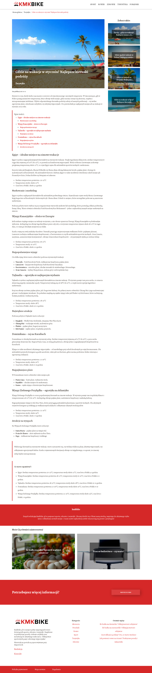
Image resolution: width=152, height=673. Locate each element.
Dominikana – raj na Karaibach (30, 137)
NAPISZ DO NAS (125, 592)
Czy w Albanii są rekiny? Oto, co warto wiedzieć (118, 635)
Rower (101, 4)
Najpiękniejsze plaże (27, 140)
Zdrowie (111, 4)
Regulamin (56, 669)
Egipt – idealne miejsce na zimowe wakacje (34, 117)
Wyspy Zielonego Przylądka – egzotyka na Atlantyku (38, 143)
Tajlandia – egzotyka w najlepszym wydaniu (34, 130)
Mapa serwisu (40, 669)
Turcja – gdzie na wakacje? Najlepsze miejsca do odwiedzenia (124, 33)
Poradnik (134, 4)
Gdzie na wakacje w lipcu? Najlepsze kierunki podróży (124, 101)
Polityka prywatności (20, 669)
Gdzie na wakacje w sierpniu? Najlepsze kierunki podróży (124, 78)
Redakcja (18, 649)
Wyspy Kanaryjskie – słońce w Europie (32, 124)
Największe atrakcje (26, 134)
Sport (93, 4)
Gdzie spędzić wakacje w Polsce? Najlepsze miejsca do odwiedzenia (124, 56)
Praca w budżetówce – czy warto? (108, 551)
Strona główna (17, 12)
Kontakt (18, 653)
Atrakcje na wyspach (27, 147)
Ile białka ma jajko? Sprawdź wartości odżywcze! (43, 551)
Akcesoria (76, 624)
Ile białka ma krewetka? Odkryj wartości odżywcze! (119, 624)
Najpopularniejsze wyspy (28, 127)
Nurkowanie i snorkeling (28, 121)
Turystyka (123, 4)
